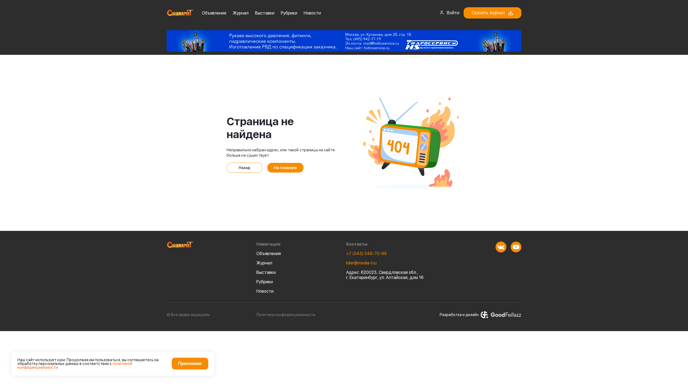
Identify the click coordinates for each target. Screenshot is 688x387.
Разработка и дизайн (459, 315)
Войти (453, 12)
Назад (244, 168)
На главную (285, 168)
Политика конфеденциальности (285, 315)
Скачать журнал (488, 12)
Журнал (241, 13)
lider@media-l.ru (361, 263)
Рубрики (289, 13)
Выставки (264, 13)
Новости (312, 13)
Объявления (214, 13)
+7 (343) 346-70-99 (366, 253)
